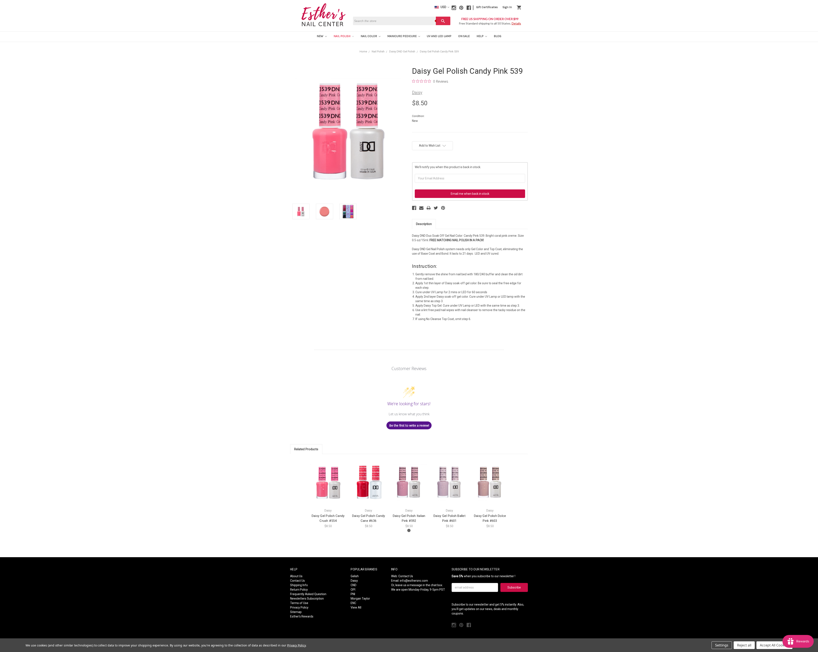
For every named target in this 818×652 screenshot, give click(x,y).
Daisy (354, 580)
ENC (353, 603)
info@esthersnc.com (414, 580)
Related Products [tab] (306, 449)
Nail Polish (342, 36)
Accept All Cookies (774, 645)
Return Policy (299, 589)
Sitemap (296, 612)
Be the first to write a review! (409, 425)
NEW (320, 36)
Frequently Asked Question (308, 594)
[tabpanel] (328, 493)
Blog (497, 36)
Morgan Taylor (360, 598)
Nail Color (369, 36)
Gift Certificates (487, 7)
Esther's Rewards (301, 616)
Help (480, 36)
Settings (721, 645)
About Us (296, 576)
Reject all (744, 645)
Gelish (355, 576)
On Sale (464, 36)
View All (356, 607)
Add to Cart (328, 486)
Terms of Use (299, 603)
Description (424, 224)
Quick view (328, 478)
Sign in (507, 7)
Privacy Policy (299, 607)
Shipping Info (299, 585)
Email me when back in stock (470, 193)
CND (353, 585)
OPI (353, 589)
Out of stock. (450, 486)
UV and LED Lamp (439, 36)
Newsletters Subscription (307, 598)
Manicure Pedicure (402, 36)
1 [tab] (408, 530)
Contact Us (297, 580)
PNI (353, 594)
